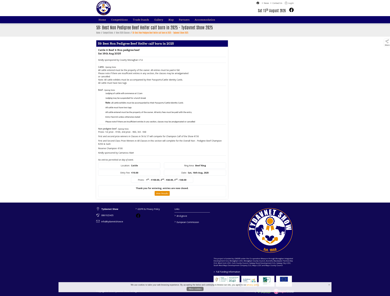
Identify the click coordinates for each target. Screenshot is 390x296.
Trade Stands (141, 19)
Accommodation (205, 19)
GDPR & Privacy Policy (147, 208)
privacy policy (253, 285)
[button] (387, 42)
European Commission (187, 222)
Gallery (158, 19)
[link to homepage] (103, 8)
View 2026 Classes (123, 32)
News (266, 3)
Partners (184, 19)
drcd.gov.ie (181, 215)
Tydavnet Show (109, 209)
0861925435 (107, 215)
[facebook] (291, 10)
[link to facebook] (138, 215)
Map (171, 19)
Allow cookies (195, 289)
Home (102, 19)
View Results (162, 193)
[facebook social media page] (258, 3)
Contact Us (277, 3)
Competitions (119, 19)
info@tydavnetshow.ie (112, 221)
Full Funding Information (227, 271)
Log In (291, 3)
